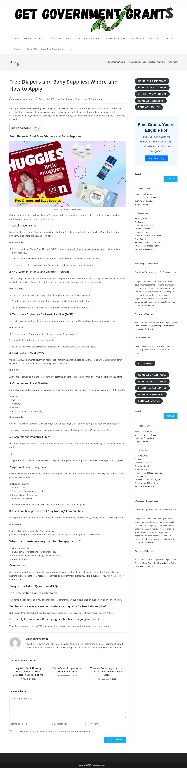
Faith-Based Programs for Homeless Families (67, 670)
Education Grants (142, 228)
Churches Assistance (144, 225)
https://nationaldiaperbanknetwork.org (86, 249)
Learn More (148, 305)
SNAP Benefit (140, 239)
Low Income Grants (71, 99)
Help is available (93, 575)
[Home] (104, 61)
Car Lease (139, 222)
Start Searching (156, 158)
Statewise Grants (142, 232)
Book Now (145, 363)
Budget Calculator (142, 204)
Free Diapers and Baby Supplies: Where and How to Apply (153, 61)
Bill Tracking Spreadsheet (145, 197)
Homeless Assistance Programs (148, 242)
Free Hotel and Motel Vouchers (148, 235)
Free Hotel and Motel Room (147, 245)
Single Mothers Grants (144, 249)
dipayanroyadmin (22, 99)
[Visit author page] (15, 642)
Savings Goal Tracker (144, 194)
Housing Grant (141, 218)
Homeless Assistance (152, 81)
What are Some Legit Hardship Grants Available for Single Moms (107, 671)
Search (138, 174)
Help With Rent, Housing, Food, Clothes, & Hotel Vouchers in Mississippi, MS (28, 671)
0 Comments (95, 99)
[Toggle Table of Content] (35, 128)
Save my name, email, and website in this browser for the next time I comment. (52, 731)
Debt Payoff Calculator (144, 201)
